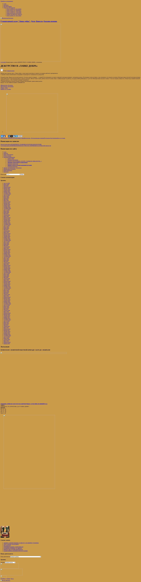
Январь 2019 (7, 298)
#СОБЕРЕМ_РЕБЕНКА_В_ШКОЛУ (13, 548)
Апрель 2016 (7, 339)
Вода (12, 578)
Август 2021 (7, 257)
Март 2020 (6, 280)
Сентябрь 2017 (7, 319)
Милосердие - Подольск (30, 138)
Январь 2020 (7, 282)
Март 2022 (6, 248)
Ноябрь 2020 (7, 269)
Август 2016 (7, 337)
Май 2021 (6, 261)
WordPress (3, 578)
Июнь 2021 (6, 260)
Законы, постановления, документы (13, 167)
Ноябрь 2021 (7, 253)
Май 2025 (6, 199)
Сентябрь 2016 (7, 335)
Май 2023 (6, 229)
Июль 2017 (6, 322)
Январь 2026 (7, 188)
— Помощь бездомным (12, 160)
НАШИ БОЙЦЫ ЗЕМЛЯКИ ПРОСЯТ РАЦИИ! (16, 551)
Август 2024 (7, 209)
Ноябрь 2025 (7, 191)
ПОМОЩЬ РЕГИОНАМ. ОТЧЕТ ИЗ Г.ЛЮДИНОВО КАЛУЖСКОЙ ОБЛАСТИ (26, 145)
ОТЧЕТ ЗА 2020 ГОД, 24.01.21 (14, 14)
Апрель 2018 (7, 310)
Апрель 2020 (7, 278)
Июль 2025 (6, 196)
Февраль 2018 (7, 313)
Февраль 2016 (7, 342)
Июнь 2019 (6, 292)
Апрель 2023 (7, 231)
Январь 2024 (7, 219)
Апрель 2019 (7, 294)
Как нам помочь (8, 6)
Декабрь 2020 (7, 268)
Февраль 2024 (7, 217)
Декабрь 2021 (7, 252)
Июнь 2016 (6, 338)
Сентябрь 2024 (7, 208)
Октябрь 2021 (7, 254)
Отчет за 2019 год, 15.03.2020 (13, 13)
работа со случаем (60, 138)
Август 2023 (7, 225)
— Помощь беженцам (11, 166)
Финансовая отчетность (9, 169)
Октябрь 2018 (7, 302)
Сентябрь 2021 (7, 256)
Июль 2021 (6, 258)
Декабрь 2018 (7, 299)
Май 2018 (6, 309)
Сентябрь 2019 (7, 288)
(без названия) (7, 545)
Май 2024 (6, 213)
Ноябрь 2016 (7, 333)
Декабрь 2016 (7, 331)
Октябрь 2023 (7, 223)
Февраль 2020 (7, 281)
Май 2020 (6, 277)
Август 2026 (7, 183)
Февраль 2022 (7, 249)
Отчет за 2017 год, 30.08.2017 (13, 10)
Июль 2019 (6, 290)
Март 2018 (6, 311)
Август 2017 (7, 321)
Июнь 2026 (6, 184)
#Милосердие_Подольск (7, 85)
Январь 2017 (7, 330)
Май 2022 (6, 245)
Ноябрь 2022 (7, 237)
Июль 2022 (6, 242)
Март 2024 (6, 216)
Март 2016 (6, 341)
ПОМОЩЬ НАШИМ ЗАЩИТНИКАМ (13, 547)
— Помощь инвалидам (12, 163)
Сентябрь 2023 (7, 224)
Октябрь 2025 (7, 192)
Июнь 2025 (6, 197)
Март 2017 (6, 327)
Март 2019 (6, 295)
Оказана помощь (50, 21)
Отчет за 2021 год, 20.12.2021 (13, 15)
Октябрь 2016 (7, 334)
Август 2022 (7, 241)
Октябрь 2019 (7, 286)
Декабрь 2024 (7, 204)
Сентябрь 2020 (7, 272)
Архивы (3, 562)
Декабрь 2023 (7, 220)
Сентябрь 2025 (7, 193)
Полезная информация (9, 157)
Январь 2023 (7, 235)
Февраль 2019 (7, 297)
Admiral (8, 578)
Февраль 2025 (7, 201)
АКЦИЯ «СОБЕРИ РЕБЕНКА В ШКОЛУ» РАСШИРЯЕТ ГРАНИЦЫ (21, 543)
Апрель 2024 (7, 215)
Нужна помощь (7, 156)
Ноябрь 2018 (7, 301)
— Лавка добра (10, 158)
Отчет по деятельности (9, 7)
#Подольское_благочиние (7, 86)
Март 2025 (6, 200)
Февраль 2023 (7, 233)
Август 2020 (7, 273)
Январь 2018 (7, 314)
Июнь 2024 (6, 212)
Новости (39, 21)
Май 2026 (6, 185)
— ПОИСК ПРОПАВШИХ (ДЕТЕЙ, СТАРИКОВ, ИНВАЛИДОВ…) (24, 161)
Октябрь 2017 (7, 318)
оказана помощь (40, 138)
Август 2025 (7, 195)
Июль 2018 (6, 306)
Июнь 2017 (6, 323)
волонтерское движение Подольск (9, 138)
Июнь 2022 (6, 244)
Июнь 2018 (6, 307)
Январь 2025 (7, 203)
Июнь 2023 (6, 228)
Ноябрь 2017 (7, 317)
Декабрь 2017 (7, 315)
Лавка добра (21, 138)
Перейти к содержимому (7, 1)
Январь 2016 (7, 343)
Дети (33, 21)
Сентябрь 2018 (7, 303)
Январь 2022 (7, 250)
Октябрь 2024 (7, 207)
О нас (5, 3)
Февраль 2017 (7, 329)
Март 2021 (6, 264)
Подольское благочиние (50, 138)
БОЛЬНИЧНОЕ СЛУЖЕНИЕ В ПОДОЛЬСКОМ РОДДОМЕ (21, 144)
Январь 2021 (7, 266)
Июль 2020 (6, 274)
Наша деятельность (8, 154)
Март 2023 (6, 232)
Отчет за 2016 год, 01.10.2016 (13, 9)
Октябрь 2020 (7, 270)
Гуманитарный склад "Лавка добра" (15, 21)
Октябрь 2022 (7, 238)
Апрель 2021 (7, 262)
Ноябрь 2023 (7, 221)
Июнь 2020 (6, 276)
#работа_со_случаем (6, 89)
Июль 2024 (6, 211)
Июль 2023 (6, 227)
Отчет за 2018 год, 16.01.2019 (13, 11)
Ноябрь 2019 (7, 285)
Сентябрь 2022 (7, 240)
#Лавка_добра (4, 87)
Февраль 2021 (7, 265)
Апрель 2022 (7, 246)
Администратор (10, 70)
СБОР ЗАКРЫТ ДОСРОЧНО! (11, 544)
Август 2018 (7, 305)
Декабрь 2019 (7, 284)
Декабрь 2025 (7, 189)
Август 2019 (7, 289)
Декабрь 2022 (7, 236)
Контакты (6, 5)
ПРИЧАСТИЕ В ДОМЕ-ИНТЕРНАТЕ (13, 549)
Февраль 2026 (7, 187)
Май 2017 (6, 325)
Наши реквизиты (8, 170)
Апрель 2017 (7, 326)
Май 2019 (6, 293)
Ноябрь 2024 (7, 205)
